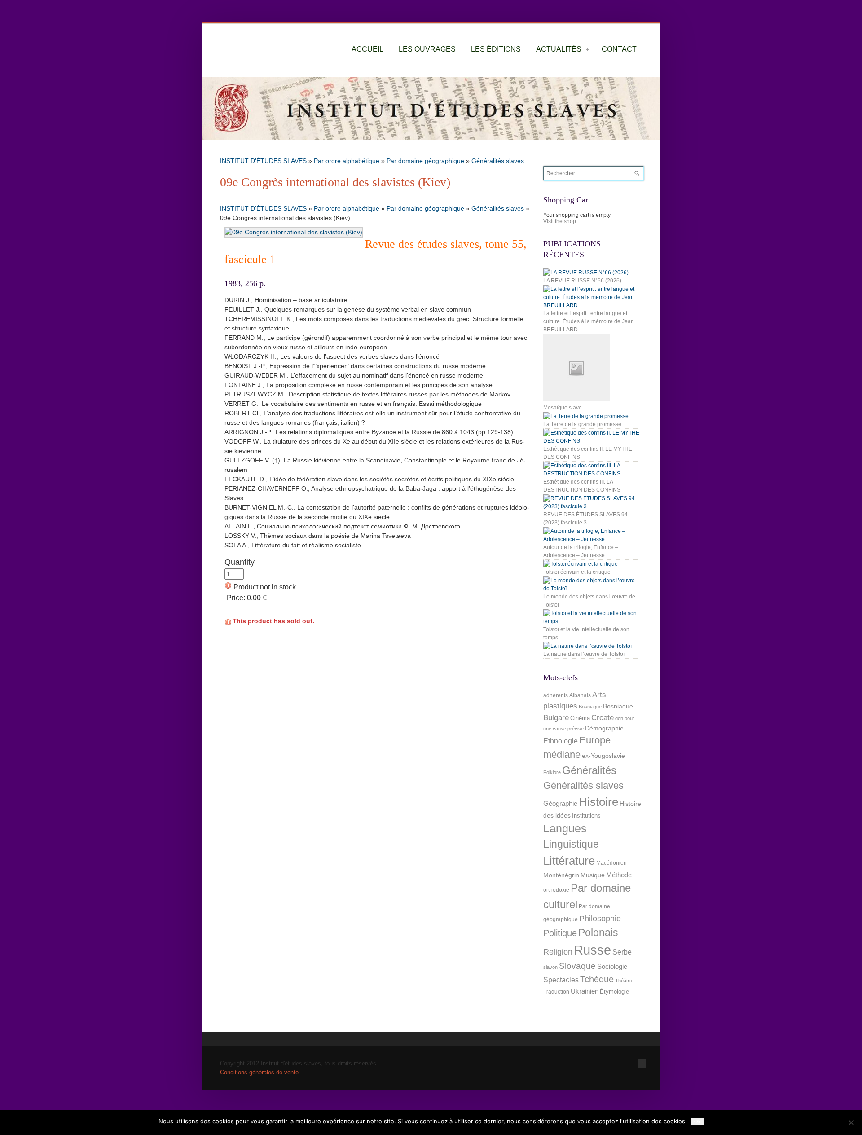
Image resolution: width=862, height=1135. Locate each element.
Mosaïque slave (562, 408)
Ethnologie (560, 741)
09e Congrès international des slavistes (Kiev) (335, 182)
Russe (592, 949)
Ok (697, 1121)
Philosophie (600, 918)
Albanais (580, 695)
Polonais (598, 932)
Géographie (560, 803)
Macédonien (611, 863)
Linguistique (571, 844)
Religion (557, 951)
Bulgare (556, 717)
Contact (619, 49)
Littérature (569, 860)
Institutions (586, 815)
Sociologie (612, 966)
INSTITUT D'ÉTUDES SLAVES (263, 160)
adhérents (555, 695)
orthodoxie (556, 890)
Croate (602, 717)
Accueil (367, 49)
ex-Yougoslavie (603, 755)
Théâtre (623, 980)
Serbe (622, 952)
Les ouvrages (427, 49)
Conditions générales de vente (259, 1072)
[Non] (850, 1122)
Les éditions (496, 49)
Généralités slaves (497, 160)
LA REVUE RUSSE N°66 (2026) (582, 280)
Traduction (556, 992)
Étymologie (614, 991)
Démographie (604, 728)
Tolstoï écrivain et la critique (577, 572)
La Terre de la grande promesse (582, 424)
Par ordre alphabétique (346, 160)
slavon (550, 967)
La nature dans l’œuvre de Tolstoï (584, 654)
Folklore (552, 772)
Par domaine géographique (425, 160)
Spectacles (561, 980)
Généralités (589, 770)
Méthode (619, 875)
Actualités (558, 49)
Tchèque (597, 979)
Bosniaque (590, 706)
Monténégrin (561, 875)
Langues (565, 829)
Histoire (598, 802)
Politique (560, 933)
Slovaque (577, 966)
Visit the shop (559, 221)
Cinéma (580, 718)
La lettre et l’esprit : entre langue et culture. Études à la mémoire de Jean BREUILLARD (588, 321)
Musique (593, 875)
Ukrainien (584, 991)
